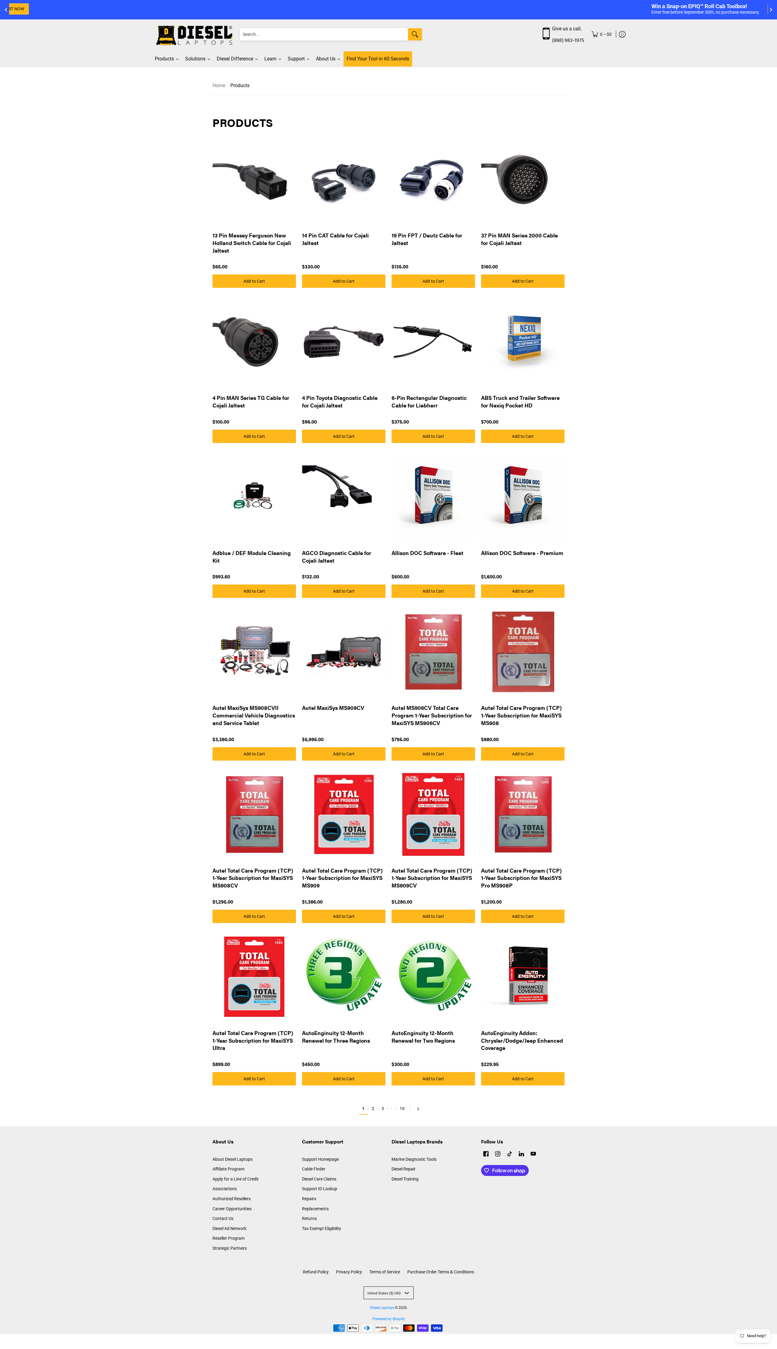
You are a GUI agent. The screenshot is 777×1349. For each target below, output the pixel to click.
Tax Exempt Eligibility (321, 1228)
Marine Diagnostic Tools (414, 1159)
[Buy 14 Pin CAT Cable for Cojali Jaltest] (343, 179)
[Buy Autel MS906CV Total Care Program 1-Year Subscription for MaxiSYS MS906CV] (433, 651)
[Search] (415, 34)
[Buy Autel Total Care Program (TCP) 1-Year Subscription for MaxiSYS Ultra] (254, 977)
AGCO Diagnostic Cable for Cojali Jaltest (336, 556)
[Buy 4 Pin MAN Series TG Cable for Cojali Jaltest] (254, 341)
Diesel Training (405, 1179)
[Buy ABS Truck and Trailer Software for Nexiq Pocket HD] (523, 341)
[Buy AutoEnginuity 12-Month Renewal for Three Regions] (343, 977)
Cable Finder (313, 1169)
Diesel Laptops (382, 1308)
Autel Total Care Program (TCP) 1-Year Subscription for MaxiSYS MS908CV (252, 878)
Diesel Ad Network (229, 1228)
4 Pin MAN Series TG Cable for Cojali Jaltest (250, 401)
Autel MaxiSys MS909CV (333, 707)
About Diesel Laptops (232, 1159)
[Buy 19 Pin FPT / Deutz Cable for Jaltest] (433, 179)
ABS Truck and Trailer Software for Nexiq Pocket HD (520, 401)
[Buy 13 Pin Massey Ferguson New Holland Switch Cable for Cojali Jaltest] (254, 179)
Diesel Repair (404, 1169)
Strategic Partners (229, 1248)
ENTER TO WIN (447, 8)
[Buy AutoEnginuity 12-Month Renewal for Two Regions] (433, 977)
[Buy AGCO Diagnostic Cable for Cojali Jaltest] (343, 497)
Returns (309, 1218)
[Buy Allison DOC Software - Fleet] (433, 497)
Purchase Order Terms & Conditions (440, 1271)
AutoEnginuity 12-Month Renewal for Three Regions (336, 1036)
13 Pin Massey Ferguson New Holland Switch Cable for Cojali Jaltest (251, 242)
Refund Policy (316, 1271)
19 (402, 1108)
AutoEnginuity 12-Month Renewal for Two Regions (423, 1036)
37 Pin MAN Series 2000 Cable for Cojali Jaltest (519, 239)
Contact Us (222, 1218)
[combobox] (324, 34)
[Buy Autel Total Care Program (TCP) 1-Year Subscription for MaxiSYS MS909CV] (433, 814)
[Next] (417, 1109)
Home (218, 85)
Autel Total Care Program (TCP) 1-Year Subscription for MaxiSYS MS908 (521, 715)
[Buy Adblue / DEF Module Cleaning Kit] (254, 497)
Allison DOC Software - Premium (522, 553)
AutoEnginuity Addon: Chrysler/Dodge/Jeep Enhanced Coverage (522, 1040)
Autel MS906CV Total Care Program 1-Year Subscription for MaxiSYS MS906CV (432, 715)
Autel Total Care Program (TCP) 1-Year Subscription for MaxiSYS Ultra (252, 1040)
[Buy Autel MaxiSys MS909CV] (343, 651)
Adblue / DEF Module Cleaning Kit (251, 556)
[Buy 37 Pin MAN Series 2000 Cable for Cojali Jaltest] (523, 179)
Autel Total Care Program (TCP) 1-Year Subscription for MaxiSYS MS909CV (432, 878)
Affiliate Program (228, 1169)
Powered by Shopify (388, 1319)
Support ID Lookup (319, 1188)
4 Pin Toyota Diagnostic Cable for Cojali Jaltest (340, 401)
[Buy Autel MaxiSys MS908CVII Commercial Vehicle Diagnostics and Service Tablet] (254, 651)
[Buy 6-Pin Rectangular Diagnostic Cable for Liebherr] (433, 341)
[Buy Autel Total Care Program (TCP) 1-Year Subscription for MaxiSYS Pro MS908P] (523, 814)
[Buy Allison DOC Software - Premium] (523, 497)
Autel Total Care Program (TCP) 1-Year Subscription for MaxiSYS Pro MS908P (521, 878)
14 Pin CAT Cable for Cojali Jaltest (335, 239)
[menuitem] (601, 34)
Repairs (309, 1198)
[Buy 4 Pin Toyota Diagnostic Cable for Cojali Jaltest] (343, 341)
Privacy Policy (349, 1271)
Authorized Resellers (231, 1198)
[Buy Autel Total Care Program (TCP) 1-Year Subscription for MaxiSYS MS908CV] (254, 814)
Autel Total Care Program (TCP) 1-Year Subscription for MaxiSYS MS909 (342, 878)
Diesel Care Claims (319, 1179)
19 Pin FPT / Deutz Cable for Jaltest (427, 239)
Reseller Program (228, 1238)
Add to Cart (254, 281)
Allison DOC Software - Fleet (427, 553)
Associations (224, 1188)
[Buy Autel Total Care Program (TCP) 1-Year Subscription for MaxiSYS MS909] (343, 814)
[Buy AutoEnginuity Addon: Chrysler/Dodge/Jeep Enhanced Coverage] (523, 977)
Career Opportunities (232, 1208)
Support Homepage (320, 1159)
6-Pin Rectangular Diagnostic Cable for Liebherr (429, 401)
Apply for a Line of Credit (235, 1179)
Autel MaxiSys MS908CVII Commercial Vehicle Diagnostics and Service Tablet (253, 715)
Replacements (315, 1208)
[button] (486, 1154)
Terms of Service (384, 1271)
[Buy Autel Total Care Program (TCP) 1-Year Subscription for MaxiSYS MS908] (523, 651)
